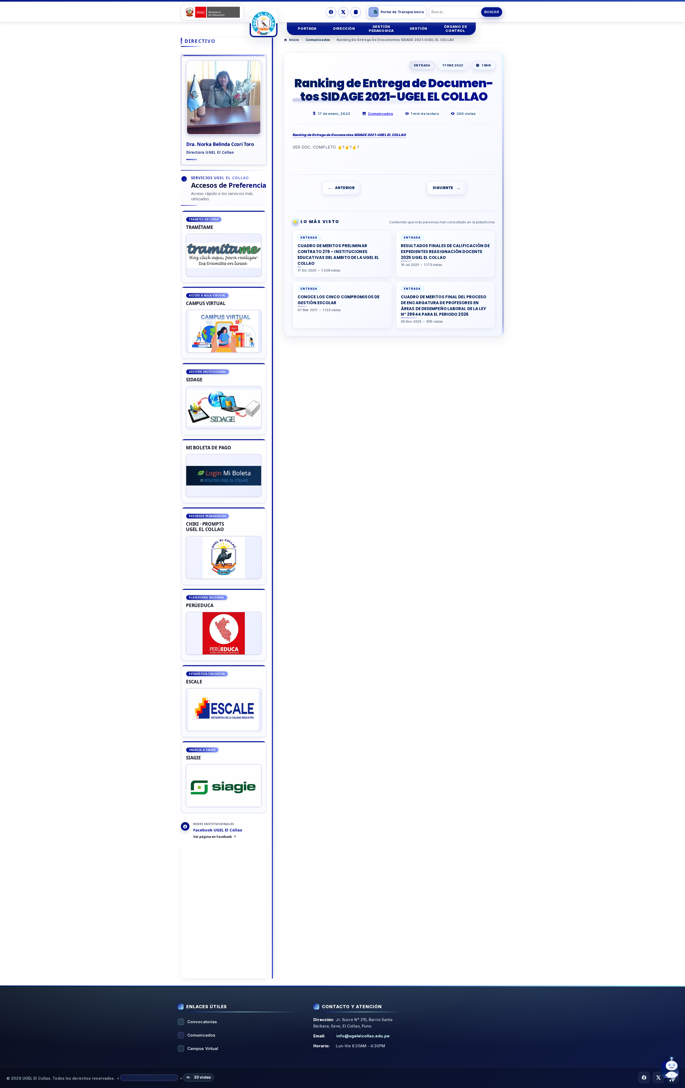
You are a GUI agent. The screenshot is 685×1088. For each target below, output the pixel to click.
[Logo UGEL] (263, 23)
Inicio (294, 40)
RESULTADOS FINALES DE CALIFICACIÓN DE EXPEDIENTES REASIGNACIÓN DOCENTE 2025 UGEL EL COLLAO (445, 251)
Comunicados (318, 40)
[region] (224, 512)
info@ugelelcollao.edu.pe (362, 1036)
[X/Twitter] (343, 12)
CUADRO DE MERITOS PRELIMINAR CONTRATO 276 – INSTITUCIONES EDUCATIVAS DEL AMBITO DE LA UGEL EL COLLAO (338, 254)
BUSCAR (491, 12)
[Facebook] (331, 12)
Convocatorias (202, 1021)
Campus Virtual (202, 1048)
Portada (307, 29)
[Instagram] (356, 12)
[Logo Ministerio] (212, 12)
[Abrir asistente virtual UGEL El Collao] (670, 1069)
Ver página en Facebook (212, 837)
